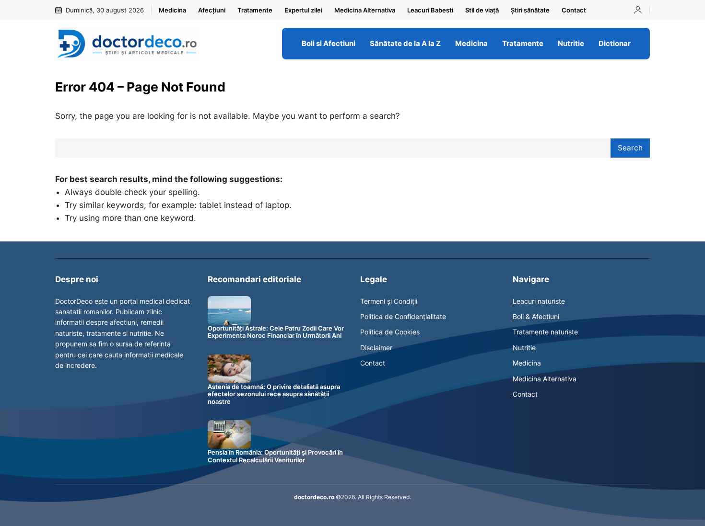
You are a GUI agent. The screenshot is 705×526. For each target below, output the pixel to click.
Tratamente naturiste (545, 332)
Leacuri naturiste (539, 301)
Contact (372, 363)
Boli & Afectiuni (536, 316)
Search (630, 147)
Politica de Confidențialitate (403, 316)
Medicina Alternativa (544, 379)
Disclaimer (376, 347)
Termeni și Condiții (388, 301)
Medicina (527, 363)
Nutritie (524, 347)
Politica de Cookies (390, 332)
